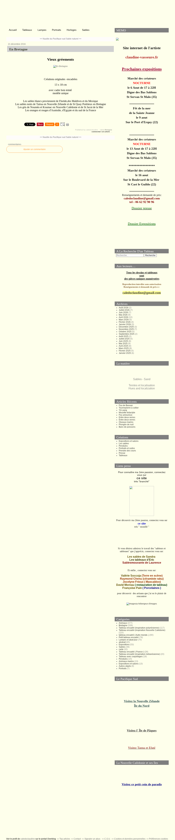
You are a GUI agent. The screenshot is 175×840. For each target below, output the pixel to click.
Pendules (123, 446)
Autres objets (125, 666)
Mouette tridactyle (127, 412)
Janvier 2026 (125, 324)
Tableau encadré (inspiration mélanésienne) (139, 654)
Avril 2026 (124, 317)
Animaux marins (126, 661)
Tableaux (27, 30)
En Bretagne (18, 49)
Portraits (56, 30)
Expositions (124, 644)
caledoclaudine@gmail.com (142, 293)
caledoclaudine (28, 839)
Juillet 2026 (124, 310)
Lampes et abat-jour (128, 640)
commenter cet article (101, 132)
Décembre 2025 (126, 327)
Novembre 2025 (126, 329)
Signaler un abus (92, 839)
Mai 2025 (123, 343)
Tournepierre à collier (129, 408)
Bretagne (108, 130)
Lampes (42, 30)
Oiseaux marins (126, 422)
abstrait (122, 642)
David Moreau (125, 584)
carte (121, 649)
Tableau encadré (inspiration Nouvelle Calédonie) (142, 630)
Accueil (13, 30)
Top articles (64, 839)
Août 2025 (124, 336)
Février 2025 (125, 351)
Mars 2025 (124, 348)
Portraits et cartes (127, 448)
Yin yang (123, 410)
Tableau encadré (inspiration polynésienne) (139, 628)
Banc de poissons (127, 427)
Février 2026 (125, 322)
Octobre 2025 (125, 331)
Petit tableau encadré (129, 637)
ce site (142, 478)
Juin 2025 (124, 341)
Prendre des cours (127, 450)
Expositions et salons (128, 441)
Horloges (71, 30)
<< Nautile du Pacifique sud (52, 39)
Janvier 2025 (125, 353)
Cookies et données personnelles (129, 839)
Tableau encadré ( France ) (131, 652)
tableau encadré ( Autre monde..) (134, 635)
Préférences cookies (158, 839)
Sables (85, 30)
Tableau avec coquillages (131, 656)
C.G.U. (107, 839)
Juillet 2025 (124, 339)
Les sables (124, 443)
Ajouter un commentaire (34, 149)
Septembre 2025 (127, 334)
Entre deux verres (127, 417)
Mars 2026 (124, 319)
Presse (122, 453)
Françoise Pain (132, 587)
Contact (77, 839)
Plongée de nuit (126, 424)
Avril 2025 (124, 346)
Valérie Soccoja (131, 575)
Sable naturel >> (73, 39)
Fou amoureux (125, 415)
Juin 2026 (124, 312)
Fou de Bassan (126, 405)
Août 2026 (124, 307)
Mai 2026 (123, 315)
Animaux (123, 623)
